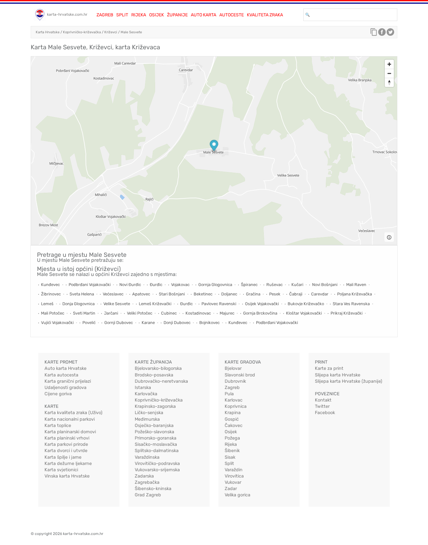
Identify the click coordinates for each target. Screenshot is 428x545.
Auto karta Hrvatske (65, 368)
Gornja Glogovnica (215, 284)
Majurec (227, 313)
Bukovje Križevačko (306, 303)
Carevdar (319, 294)
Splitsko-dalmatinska (157, 450)
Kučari (297, 284)
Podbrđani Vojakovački (90, 284)
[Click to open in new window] (382, 33)
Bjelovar (233, 368)
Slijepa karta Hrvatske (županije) (348, 381)
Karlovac (234, 400)
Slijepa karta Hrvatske (337, 375)
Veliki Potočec (139, 313)
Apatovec (141, 294)
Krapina (233, 412)
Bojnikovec (209, 322)
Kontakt (323, 400)
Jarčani (111, 313)
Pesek (274, 294)
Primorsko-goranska (155, 438)
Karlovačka (146, 394)
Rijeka (138, 15)
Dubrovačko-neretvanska (161, 381)
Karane (148, 322)
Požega (232, 438)
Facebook (325, 412)
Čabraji (295, 294)
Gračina (253, 294)
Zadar (231, 488)
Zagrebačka (147, 482)
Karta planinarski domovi (70, 431)
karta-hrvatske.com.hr (67, 14)
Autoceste (231, 15)
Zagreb (105, 15)
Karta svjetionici (61, 469)
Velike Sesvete (116, 303)
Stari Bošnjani (172, 294)
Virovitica (234, 476)
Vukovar (233, 482)
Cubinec (169, 313)
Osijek (156, 15)
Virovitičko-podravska (157, 463)
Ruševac (274, 284)
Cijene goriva (58, 394)
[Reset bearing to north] (389, 82)
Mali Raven (356, 284)
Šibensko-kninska (153, 488)
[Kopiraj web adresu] (373, 33)
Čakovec (234, 425)
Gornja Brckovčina (260, 313)
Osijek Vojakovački (262, 303)
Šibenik (232, 450)
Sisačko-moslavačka (156, 444)
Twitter (322, 406)
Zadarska (144, 476)
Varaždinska (147, 457)
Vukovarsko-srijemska (157, 469)
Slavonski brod (240, 375)
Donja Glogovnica (78, 303)
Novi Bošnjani (324, 284)
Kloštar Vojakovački (304, 313)
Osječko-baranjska (154, 425)
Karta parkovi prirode (66, 444)
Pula (229, 394)
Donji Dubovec (177, 322)
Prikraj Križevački (347, 313)
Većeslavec (113, 294)
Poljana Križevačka (354, 294)
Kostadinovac (198, 313)
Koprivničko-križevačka (82, 32)
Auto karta (203, 15)
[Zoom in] (389, 64)
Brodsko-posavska (154, 375)
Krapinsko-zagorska (155, 406)
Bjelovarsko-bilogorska (158, 368)
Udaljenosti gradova (65, 387)
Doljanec (229, 294)
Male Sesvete (131, 32)
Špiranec (249, 284)
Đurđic (156, 284)
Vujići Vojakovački (57, 322)
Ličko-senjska (149, 412)
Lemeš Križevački (155, 303)
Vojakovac (180, 284)
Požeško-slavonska (154, 431)
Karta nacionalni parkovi (69, 419)
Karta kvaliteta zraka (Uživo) (73, 412)
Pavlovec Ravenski (218, 303)
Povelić (89, 322)
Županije (177, 15)
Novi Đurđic (130, 284)
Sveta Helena (82, 294)
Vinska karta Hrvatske (67, 476)
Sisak (230, 457)
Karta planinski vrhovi (66, 438)
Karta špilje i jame (62, 457)
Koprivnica (236, 406)
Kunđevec (50, 284)
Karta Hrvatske (48, 32)
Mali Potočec (52, 313)
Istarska (143, 387)
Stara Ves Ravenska (351, 303)
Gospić (232, 419)
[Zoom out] (389, 73)
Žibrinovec (51, 294)
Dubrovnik (235, 381)
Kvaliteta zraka (265, 15)
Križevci (110, 32)
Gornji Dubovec (118, 322)
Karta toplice (57, 425)
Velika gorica (237, 495)
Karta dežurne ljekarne (68, 463)
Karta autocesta (61, 375)
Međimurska (147, 419)
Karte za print (329, 368)
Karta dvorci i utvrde (65, 450)
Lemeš (47, 303)
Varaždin (234, 469)
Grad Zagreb (148, 495)
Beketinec (203, 294)
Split (122, 15)
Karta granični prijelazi (67, 381)
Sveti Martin (84, 313)
